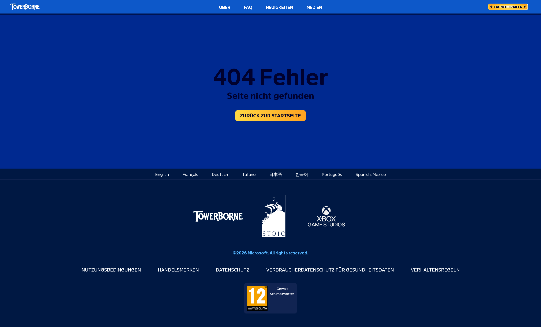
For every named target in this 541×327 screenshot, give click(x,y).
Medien (314, 7)
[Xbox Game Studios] (326, 216)
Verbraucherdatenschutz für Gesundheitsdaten (330, 269)
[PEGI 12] (257, 296)
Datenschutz (232, 269)
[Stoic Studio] (273, 216)
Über (224, 7)
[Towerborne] (217, 216)
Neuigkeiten (279, 7)
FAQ (248, 7)
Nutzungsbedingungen (111, 269)
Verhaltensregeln (435, 269)
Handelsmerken (178, 269)
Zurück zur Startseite (270, 115)
